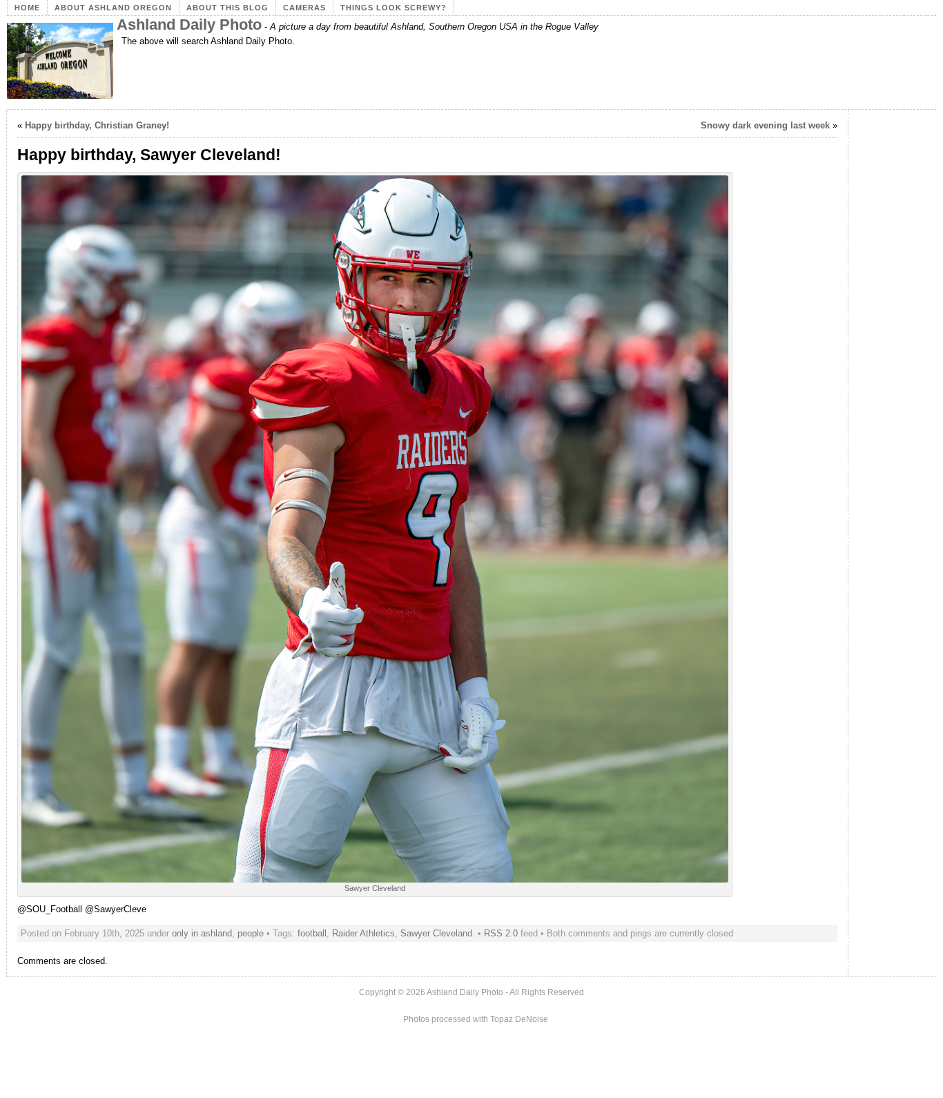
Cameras (304, 7)
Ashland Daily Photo (189, 24)
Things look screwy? (393, 7)
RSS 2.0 (501, 933)
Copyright (377, 992)
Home (27, 7)
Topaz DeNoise (519, 1019)
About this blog (227, 7)
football (312, 933)
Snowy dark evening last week (765, 125)
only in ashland (202, 933)
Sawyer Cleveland (436, 933)
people (250, 933)
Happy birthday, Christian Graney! (97, 125)
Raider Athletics (363, 933)
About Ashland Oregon (113, 7)
